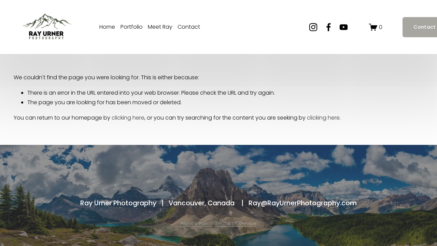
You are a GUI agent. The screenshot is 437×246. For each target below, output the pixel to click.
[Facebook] (329, 27)
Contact (189, 27)
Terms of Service (236, 223)
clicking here (128, 118)
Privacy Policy (196, 223)
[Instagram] (313, 27)
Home (107, 27)
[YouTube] (344, 27)
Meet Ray (160, 27)
